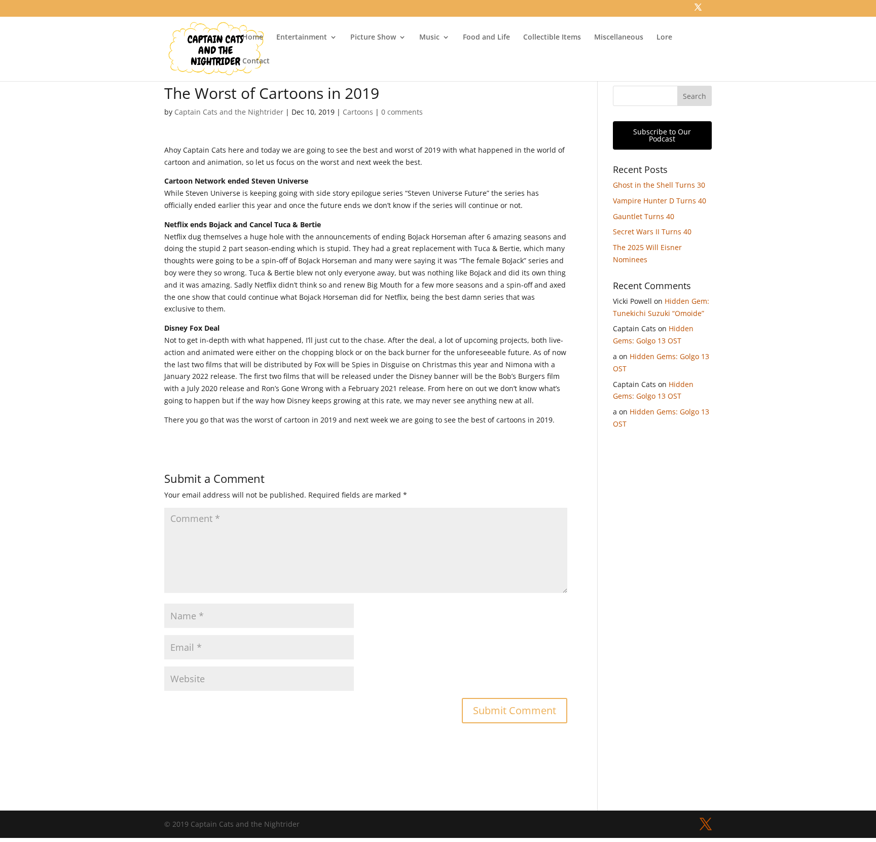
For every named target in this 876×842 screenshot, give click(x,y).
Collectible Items (552, 37)
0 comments (402, 112)
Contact (256, 61)
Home (252, 37)
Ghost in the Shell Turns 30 (659, 185)
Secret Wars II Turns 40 (652, 231)
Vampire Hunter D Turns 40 (659, 200)
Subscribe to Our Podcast (662, 135)
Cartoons (358, 112)
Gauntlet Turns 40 (643, 216)
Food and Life (486, 37)
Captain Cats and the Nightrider (228, 112)
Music (429, 37)
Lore (664, 37)
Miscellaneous (618, 37)
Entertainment (301, 37)
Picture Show (373, 37)
